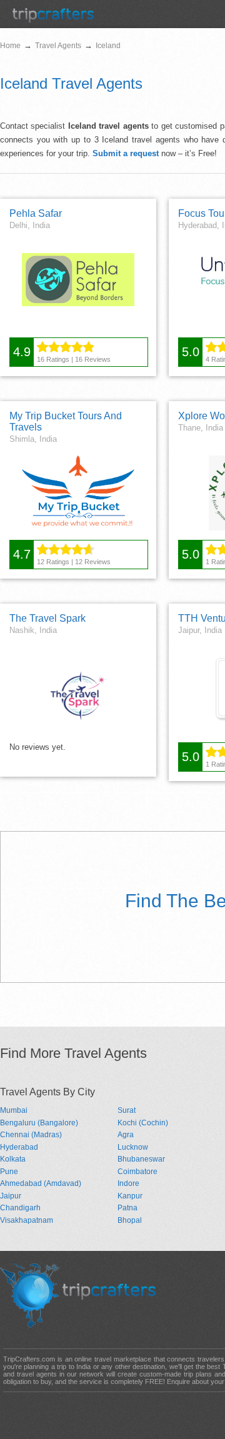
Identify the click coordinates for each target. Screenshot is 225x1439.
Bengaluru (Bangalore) (39, 1122)
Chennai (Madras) (31, 1134)
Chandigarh (20, 1207)
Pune (9, 1171)
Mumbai (14, 1110)
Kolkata (13, 1159)
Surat (127, 1110)
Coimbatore (138, 1171)
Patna (128, 1207)
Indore (128, 1183)
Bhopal (130, 1220)
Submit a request (125, 153)
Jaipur (10, 1196)
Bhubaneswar (141, 1159)
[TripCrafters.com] (53, 19)
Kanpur (130, 1196)
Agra (126, 1134)
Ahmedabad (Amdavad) (40, 1183)
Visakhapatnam (26, 1220)
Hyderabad (19, 1147)
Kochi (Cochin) (143, 1122)
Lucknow (133, 1147)
